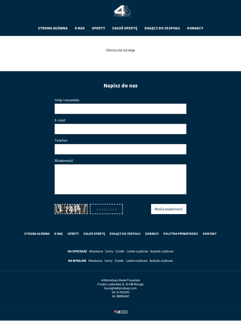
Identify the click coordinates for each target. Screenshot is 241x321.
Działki (120, 251)
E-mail (60, 120)
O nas (80, 28)
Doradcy (195, 28)
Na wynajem (77, 261)
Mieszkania (96, 251)
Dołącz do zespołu (162, 28)
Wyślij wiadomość (169, 209)
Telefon (61, 140)
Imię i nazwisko (67, 100)
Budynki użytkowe (161, 251)
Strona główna (53, 28)
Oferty (98, 28)
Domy (109, 251)
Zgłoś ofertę (124, 28)
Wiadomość (64, 160)
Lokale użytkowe (137, 251)
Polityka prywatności (180, 234)
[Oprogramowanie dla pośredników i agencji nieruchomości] (120, 313)
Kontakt (210, 234)
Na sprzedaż (77, 251)
